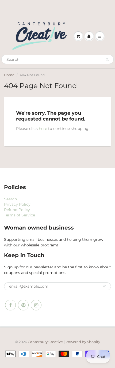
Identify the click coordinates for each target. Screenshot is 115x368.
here (43, 128)
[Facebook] (10, 305)
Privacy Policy (17, 204)
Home (9, 75)
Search (10, 199)
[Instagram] (36, 305)
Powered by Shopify (83, 342)
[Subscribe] (104, 286)
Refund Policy (17, 209)
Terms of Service (19, 215)
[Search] (107, 59)
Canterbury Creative (46, 342)
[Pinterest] (23, 305)
